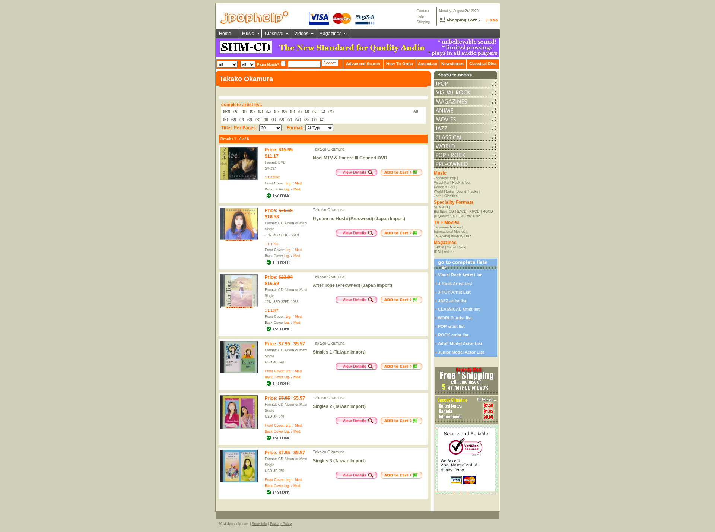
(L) (323, 111)
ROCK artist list (453, 335)
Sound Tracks (467, 191)
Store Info (259, 524)
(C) (252, 111)
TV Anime (441, 236)
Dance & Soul (444, 187)
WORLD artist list (455, 318)
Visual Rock (456, 247)
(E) (268, 111)
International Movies (449, 232)
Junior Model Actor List (461, 352)
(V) (289, 119)
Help (420, 16)
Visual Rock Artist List (460, 275)
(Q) (249, 119)
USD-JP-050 (274, 471)
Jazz (437, 196)
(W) (298, 119)
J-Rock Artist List (455, 283)
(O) (233, 119)
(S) (266, 119)
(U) (281, 119)
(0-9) (226, 111)
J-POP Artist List (454, 292)
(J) (307, 111)
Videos (301, 33)
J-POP (439, 247)
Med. (299, 183)
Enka (450, 191)
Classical (274, 33)
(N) (225, 119)
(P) (241, 119)
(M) (331, 111)
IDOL (438, 252)
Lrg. (289, 183)
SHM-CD (441, 207)
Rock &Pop (461, 182)
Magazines (330, 33)
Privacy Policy (281, 524)
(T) (273, 119)
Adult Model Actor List (460, 343)
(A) (235, 111)
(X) (306, 119)
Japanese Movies (447, 227)
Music (248, 33)
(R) (257, 119)
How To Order (399, 63)
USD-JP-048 (274, 362)
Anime (449, 252)
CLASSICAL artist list (459, 309)
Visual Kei (441, 182)
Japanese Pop (445, 178)
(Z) (322, 119)
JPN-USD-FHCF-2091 (282, 235)
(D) (260, 111)
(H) (292, 111)
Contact (423, 11)
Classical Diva (482, 63)
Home (225, 33)
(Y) (314, 119)
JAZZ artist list (452, 300)
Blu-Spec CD (444, 211)
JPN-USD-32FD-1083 (281, 302)
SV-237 (270, 168)
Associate (427, 63)
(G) (284, 111)
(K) (314, 111)
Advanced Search (363, 63)
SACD (462, 211)
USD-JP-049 (274, 416)
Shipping (423, 22)
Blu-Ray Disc (470, 216)
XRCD (475, 211)
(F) (276, 111)
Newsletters (452, 63)
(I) (300, 111)
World (438, 191)
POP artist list (451, 326)
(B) (244, 111)
